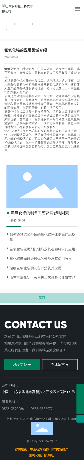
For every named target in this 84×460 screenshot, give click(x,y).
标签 (74, 419)
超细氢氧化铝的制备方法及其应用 (35, 268)
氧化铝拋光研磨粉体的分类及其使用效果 (41, 258)
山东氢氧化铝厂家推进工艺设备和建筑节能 (42, 277)
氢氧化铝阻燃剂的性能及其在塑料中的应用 (42, 249)
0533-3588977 (42, 409)
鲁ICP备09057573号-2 (42, 441)
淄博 (46, 449)
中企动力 (36, 449)
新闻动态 (24, 24)
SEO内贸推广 (59, 449)
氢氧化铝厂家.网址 (42, 455)
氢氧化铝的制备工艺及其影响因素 (40, 213)
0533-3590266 (13, 409)
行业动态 (42, 24)
